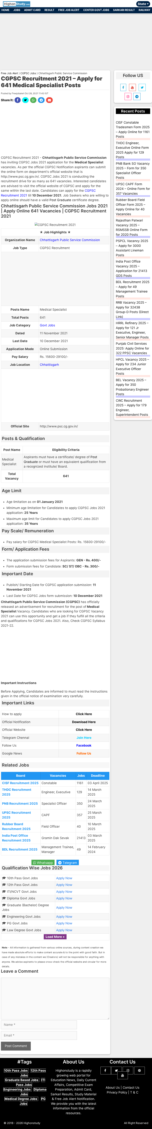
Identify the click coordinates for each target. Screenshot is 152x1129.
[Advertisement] (76, 40)
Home (5, 9)
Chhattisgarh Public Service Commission (70, 240)
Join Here (84, 738)
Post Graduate (60, 200)
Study (17, 4)
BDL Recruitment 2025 (19, 849)
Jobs (16, 9)
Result (49, 9)
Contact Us (131, 1087)
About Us (113, 1087)
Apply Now (64, 878)
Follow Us (84, 753)
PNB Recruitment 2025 (20, 803)
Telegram (69, 863)
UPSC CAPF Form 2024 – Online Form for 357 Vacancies (133, 188)
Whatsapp (44, 863)
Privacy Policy (117, 1092)
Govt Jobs (47, 325)
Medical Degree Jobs (21, 1099)
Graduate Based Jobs (22, 1080)
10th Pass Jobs (16, 1070)
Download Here (84, 722)
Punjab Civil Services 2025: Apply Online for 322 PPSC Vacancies (132, 348)
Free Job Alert (68, 9)
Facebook (83, 745)
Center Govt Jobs (96, 9)
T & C (134, 1092)
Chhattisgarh (49, 365)
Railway (144, 9)
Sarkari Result (124, 9)
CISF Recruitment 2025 (20, 783)
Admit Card (32, 9)
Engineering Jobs (18, 1089)
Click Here (84, 714)
